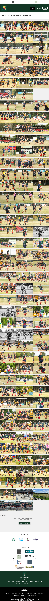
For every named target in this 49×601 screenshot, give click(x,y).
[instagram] (26, 579)
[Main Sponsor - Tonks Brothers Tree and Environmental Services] (19, 567)
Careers (23, 593)
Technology (29, 593)
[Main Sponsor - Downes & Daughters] (36, 2)
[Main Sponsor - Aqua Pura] (29, 551)
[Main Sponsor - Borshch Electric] (19, 562)
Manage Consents (32, 595)
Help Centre (6, 593)
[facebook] (22, 579)
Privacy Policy (16, 595)
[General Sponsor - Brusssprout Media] (29, 567)
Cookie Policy (23, 595)
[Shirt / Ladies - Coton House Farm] (29, 562)
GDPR (35, 593)
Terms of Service (41, 593)
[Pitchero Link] (24, 591)
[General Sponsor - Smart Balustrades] (29, 557)
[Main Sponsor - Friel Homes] (12, 2)
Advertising (17, 593)
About (12, 593)
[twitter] (24, 579)
